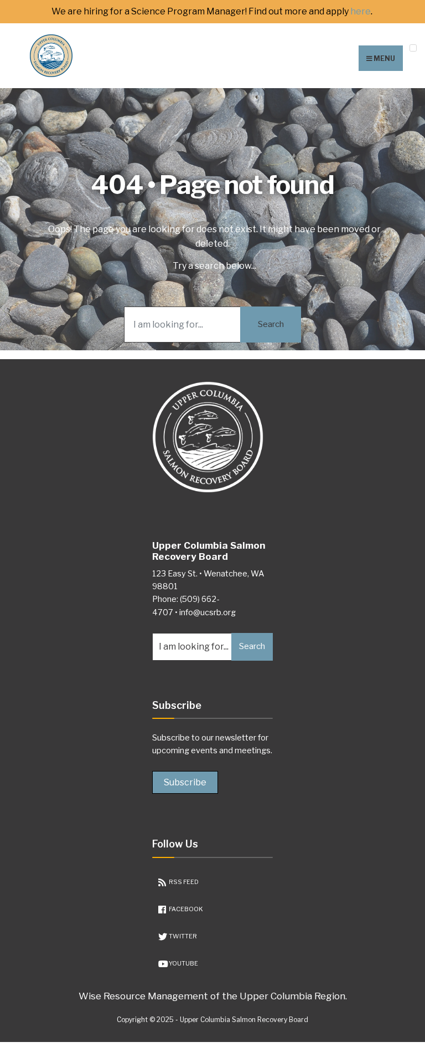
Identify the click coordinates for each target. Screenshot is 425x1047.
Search (271, 324)
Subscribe (185, 782)
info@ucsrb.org (207, 612)
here (360, 11)
